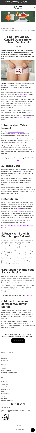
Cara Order (4, 368)
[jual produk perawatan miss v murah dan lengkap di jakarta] (18, 70)
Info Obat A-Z (4, 398)
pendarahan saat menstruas (16, 131)
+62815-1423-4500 (6, 356)
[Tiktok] (21, 404)
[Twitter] (24, 404)
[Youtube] (18, 404)
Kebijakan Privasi (5, 389)
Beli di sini (30, 295)
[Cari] (6, 7)
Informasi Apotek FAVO (7, 400)
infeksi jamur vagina (25, 117)
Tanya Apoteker (18, 340)
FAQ (2, 377)
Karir (2, 391)
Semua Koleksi (5, 396)
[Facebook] (12, 404)
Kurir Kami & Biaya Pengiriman (9, 372)
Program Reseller (5, 393)
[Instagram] (15, 404)
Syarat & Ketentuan (6, 387)
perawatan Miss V (23, 94)
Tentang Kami (4, 384)
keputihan (18, 208)
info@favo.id (4, 358)
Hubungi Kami (4, 360)
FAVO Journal (10, 28)
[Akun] (30, 7)
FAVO (20, 426)
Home (3, 28)
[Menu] (2, 7)
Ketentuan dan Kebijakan (18, 429)
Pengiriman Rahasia (6, 370)
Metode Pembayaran (6, 375)
